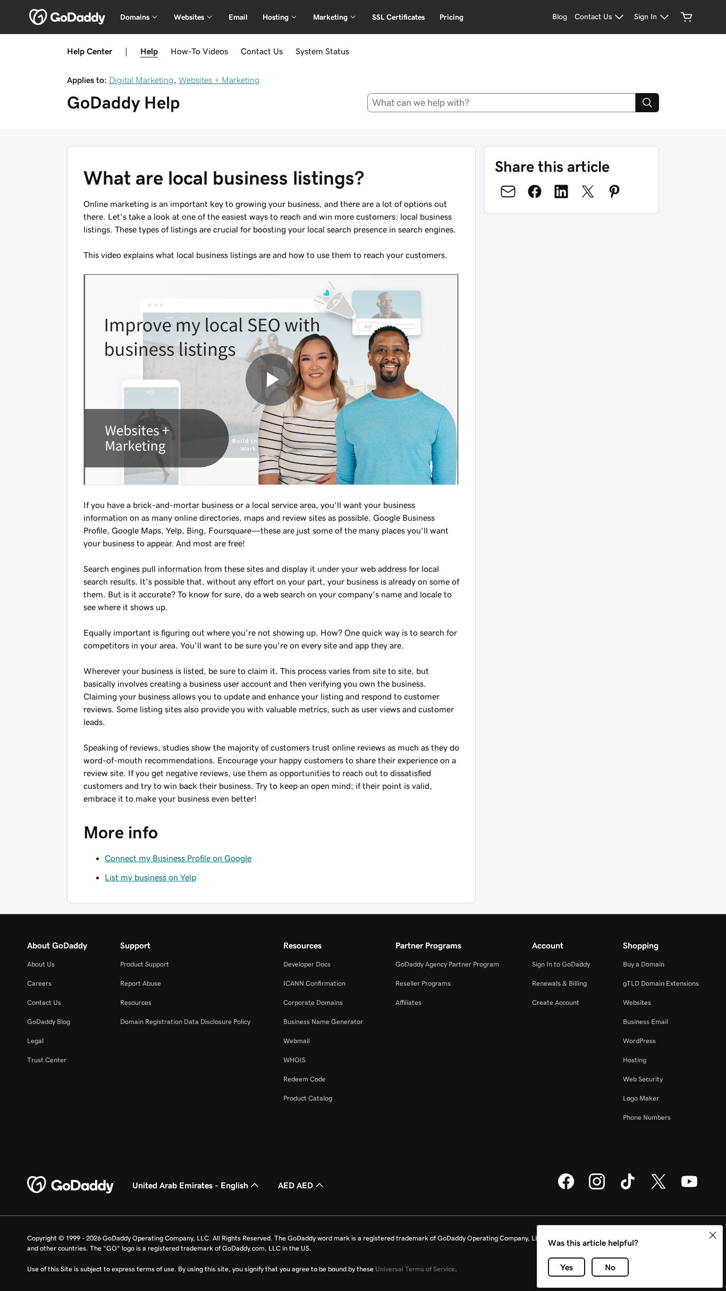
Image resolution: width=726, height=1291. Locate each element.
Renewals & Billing (559, 983)
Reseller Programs (423, 983)
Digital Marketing (141, 80)
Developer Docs (307, 964)
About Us (41, 964)
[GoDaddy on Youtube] (689, 1188)
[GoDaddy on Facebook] (566, 1188)
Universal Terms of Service (415, 1268)
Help (149, 51)
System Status (322, 51)
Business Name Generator (323, 1021)
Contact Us (262, 51)
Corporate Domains (313, 1002)
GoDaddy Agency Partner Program (447, 964)
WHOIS (294, 1059)
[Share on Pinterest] (614, 191)
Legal (35, 1040)
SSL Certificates (398, 17)
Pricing (451, 17)
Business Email (645, 1021)
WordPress (639, 1040)
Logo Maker (641, 1098)
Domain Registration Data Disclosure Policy (185, 1021)
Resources (135, 1002)
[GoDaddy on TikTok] (627, 1188)
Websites (637, 1002)
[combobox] (501, 102)
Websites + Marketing (219, 80)
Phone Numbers (647, 1117)
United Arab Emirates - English (190, 1185)
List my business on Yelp (150, 877)
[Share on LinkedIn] (561, 191)
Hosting (634, 1059)
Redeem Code (304, 1079)
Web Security (643, 1079)
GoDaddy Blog (48, 1021)
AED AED (295, 1185)
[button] (712, 1235)
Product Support (144, 964)
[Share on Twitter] (588, 191)
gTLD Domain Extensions (661, 983)
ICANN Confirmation (314, 983)
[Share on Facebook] (534, 191)
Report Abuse (140, 983)
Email (238, 17)
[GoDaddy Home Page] (71, 1185)
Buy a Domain (643, 964)
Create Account (555, 1002)
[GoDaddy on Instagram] (596, 1188)
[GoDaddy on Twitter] (658, 1188)
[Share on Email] (508, 191)
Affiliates (408, 1002)
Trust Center (46, 1059)
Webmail (296, 1040)
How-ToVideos (199, 51)
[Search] (647, 102)
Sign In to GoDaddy (561, 964)
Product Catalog (307, 1098)
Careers (39, 983)
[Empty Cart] (686, 17)
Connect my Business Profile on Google (178, 858)
